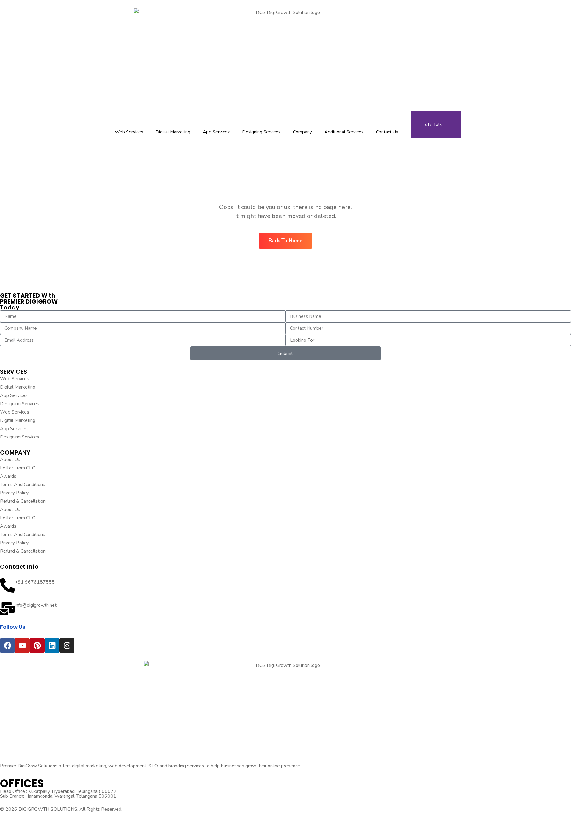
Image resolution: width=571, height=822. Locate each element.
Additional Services (343, 132)
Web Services (129, 132)
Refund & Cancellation (23, 501)
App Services (216, 132)
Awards (8, 476)
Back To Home (285, 240)
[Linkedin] (52, 645)
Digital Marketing (173, 132)
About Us (10, 459)
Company (302, 132)
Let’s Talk (432, 125)
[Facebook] (7, 645)
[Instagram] (66, 645)
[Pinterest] (37, 645)
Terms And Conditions (22, 484)
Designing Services (261, 132)
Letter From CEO (18, 468)
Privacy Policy (14, 493)
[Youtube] (22, 645)
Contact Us (387, 132)
